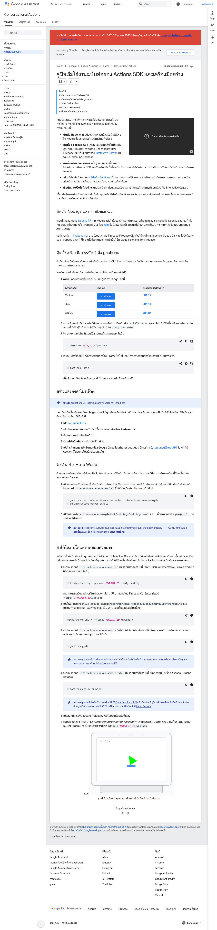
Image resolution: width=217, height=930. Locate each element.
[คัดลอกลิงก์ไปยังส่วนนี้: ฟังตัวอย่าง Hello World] (100, 465)
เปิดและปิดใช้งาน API (165, 447)
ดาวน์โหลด (106, 296)
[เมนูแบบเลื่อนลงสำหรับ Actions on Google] (76, 4)
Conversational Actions (22, 15)
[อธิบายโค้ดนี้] (180, 341)
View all (159, 895)
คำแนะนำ (8, 21)
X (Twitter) (108, 879)
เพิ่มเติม (116, 4)
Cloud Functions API (126, 702)
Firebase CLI (80, 235)
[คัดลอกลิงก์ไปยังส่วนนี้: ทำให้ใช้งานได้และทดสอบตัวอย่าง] (115, 548)
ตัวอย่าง (56, 21)
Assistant (31, 4)
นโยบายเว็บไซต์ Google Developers (86, 830)
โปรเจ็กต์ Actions (100, 177)
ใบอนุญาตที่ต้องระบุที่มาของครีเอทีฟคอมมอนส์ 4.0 (105, 827)
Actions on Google (61, 4)
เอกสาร (86, 4)
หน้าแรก (59, 66)
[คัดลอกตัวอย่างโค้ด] (191, 341)
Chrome (159, 862)
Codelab (41, 21)
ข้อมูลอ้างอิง (24, 21)
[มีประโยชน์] (186, 66)
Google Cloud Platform (146, 909)
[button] (22, 76)
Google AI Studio (164, 873)
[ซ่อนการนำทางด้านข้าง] (40, 923)
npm (106, 224)
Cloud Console (143, 706)
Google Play (161, 889)
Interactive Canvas (106, 153)
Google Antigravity (165, 879)
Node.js (82, 220)
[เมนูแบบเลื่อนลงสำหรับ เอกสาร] (94, 4)
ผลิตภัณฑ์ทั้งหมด (190, 909)
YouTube (107, 884)
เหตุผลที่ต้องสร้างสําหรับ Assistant (67, 862)
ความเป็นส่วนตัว (69, 923)
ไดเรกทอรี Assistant (60, 873)
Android (159, 857)
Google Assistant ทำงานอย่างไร (66, 868)
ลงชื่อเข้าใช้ (207, 4)
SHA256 (147, 295)
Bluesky (106, 862)
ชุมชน (103, 4)
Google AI (170, 909)
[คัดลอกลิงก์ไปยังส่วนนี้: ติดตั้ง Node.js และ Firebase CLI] (116, 212)
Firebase (159, 868)
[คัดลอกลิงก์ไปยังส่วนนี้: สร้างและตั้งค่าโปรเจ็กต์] (98, 392)
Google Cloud (162, 884)
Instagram (107, 868)
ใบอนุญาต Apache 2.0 (169, 827)
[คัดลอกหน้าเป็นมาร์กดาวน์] (71, 81)
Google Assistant (89, 66)
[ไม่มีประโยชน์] (191, 66)
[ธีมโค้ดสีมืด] (186, 341)
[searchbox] (23, 32)
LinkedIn (106, 873)
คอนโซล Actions (76, 423)
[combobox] (154, 4)
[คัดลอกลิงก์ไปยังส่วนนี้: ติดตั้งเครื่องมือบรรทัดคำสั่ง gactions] (122, 253)
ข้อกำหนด (54, 923)
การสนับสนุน (55, 879)
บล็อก (105, 857)
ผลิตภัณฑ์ (72, 66)
